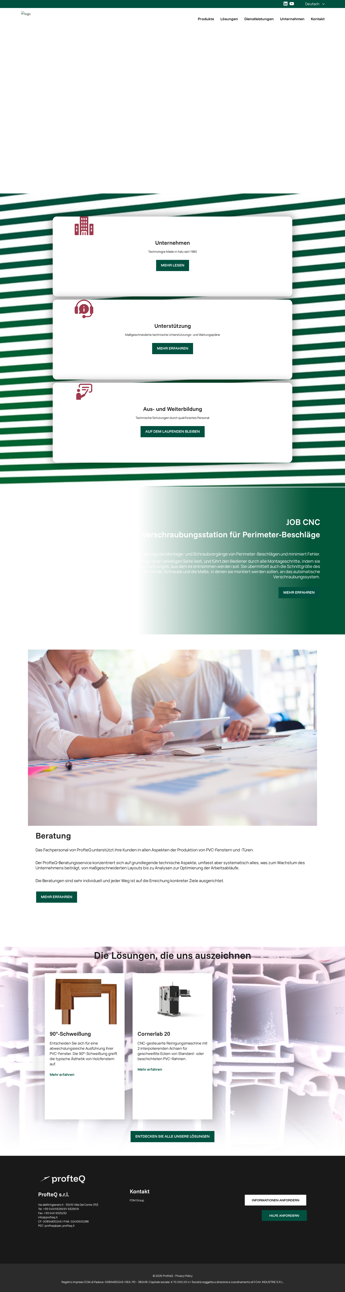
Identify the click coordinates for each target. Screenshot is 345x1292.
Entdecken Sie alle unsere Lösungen (172, 1136)
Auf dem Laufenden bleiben (172, 431)
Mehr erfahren (172, 348)
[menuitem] (312, 3)
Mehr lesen (172, 265)
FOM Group (137, 1200)
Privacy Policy (183, 1276)
